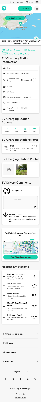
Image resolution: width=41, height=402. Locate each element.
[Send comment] (35, 207)
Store (31, 2)
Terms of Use (20, 394)
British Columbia (28, 50)
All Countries (7, 50)
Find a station (18, 2)
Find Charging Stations (20, 257)
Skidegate (5, 52)
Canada (17, 50)
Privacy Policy (20, 398)
